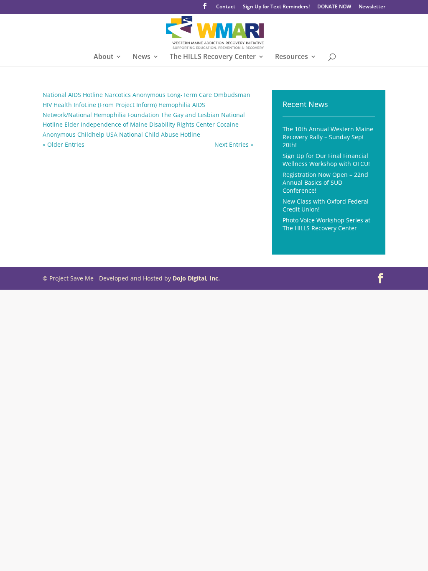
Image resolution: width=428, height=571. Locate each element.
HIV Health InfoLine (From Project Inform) (100, 105)
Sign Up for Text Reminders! (276, 7)
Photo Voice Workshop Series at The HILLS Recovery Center (326, 224)
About (103, 57)
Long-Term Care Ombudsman (208, 95)
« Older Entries (63, 144)
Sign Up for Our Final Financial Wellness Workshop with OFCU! (326, 160)
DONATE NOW (334, 7)
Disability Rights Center (182, 124)
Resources (291, 57)
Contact (225, 7)
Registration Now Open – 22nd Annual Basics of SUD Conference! (325, 182)
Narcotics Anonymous (135, 95)
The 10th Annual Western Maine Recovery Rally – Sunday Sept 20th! (328, 137)
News (141, 57)
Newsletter (372, 7)
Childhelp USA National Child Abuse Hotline (138, 134)
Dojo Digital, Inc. (196, 278)
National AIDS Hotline (73, 95)
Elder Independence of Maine (106, 124)
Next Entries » (233, 144)
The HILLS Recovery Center (213, 57)
